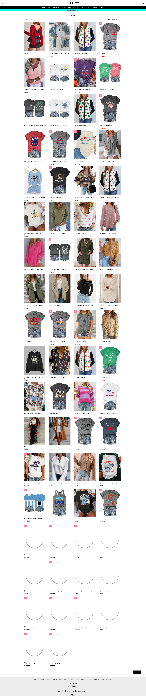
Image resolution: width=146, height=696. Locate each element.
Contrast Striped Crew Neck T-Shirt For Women (83, 413)
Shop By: (28, 19)
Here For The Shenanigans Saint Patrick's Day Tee (59, 627)
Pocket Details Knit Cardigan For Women (57, 305)
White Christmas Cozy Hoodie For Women (107, 591)
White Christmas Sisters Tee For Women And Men (59, 125)
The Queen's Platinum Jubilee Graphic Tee (82, 89)
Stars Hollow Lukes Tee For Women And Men (108, 555)
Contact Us (54, 679)
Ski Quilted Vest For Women (80, 377)
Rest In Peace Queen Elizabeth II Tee (56, 197)
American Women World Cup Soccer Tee (107, 519)
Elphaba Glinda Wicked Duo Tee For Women (108, 89)
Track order (37, 679)
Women (63, 7)
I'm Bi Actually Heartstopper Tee (106, 125)
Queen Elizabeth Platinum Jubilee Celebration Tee (33, 161)
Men (77, 7)
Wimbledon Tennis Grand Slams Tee (56, 89)
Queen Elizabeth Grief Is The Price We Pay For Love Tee (85, 447)
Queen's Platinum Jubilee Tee (29, 627)
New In (43, 7)
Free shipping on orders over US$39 (73, 10)
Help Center (48, 679)
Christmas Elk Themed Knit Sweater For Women (33, 413)
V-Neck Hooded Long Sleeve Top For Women (108, 161)
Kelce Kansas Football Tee (29, 341)
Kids (82, 7)
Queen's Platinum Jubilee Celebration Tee (57, 555)
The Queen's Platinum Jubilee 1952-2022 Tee (32, 483)
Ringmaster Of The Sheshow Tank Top (82, 161)
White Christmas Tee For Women (106, 627)
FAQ (87, 679)
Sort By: (109, 19)
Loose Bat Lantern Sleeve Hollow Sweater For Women (110, 269)
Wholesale (77, 679)
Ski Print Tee (26, 591)
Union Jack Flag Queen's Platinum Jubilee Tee (58, 341)
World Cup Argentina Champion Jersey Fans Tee (33, 518)
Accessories (95, 7)
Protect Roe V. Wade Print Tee (55, 663)
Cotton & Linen (71, 7)
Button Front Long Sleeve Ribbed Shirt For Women (84, 483)
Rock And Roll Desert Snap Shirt (106, 341)
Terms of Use (96, 679)
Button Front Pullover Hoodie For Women (57, 233)
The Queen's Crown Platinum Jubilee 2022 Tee (83, 555)
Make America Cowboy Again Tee (81, 341)
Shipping (42, 679)
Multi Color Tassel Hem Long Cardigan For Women (33, 447)
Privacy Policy (104, 679)
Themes (87, 7)
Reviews (91, 679)
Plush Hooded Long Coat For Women (56, 447)
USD (4, 3)
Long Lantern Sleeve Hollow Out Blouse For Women (109, 233)
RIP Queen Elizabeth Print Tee (29, 555)
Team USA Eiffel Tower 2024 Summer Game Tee (109, 413)
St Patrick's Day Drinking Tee (105, 377)
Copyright (83, 679)
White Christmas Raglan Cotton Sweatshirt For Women (85, 519)
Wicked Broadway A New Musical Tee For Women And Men (35, 125)
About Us (66, 679)
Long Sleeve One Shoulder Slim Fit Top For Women (84, 305)
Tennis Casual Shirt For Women (80, 233)
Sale (102, 7)
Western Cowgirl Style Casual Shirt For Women (58, 377)
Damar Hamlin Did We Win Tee (105, 447)
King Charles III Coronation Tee (30, 663)
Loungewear (56, 7)
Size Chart (61, 679)
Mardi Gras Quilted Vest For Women (81, 53)
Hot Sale (49, 7)
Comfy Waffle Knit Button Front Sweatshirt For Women (34, 269)
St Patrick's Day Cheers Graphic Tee (56, 591)
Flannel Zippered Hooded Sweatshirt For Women (84, 269)
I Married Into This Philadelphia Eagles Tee (82, 627)
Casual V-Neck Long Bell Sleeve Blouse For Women (59, 483)
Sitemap (110, 679)
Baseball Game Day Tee (54, 413)
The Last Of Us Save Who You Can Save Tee (58, 269)
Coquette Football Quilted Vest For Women (82, 125)
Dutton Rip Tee (102, 53)
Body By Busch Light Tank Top (55, 519)
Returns (71, 679)
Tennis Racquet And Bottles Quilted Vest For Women (109, 197)
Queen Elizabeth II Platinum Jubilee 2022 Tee (58, 161)
